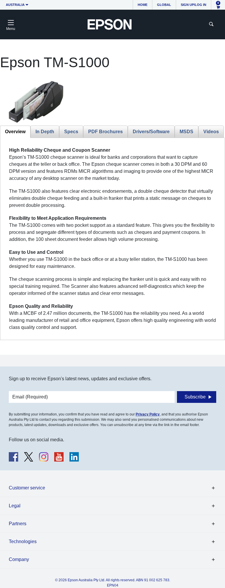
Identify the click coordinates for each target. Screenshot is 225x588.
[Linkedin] (74, 457)
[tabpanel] (112, 239)
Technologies (23, 541)
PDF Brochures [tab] (105, 131)
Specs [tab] (71, 131)
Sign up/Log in (193, 4)
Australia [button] (15, 4)
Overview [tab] (15, 131)
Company (19, 559)
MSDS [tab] (186, 131)
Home (142, 4)
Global (164, 4)
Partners (17, 523)
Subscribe (195, 396)
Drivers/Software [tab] (151, 131)
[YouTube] (59, 457)
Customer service (27, 487)
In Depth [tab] (44, 131)
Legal (15, 505)
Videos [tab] (211, 131)
